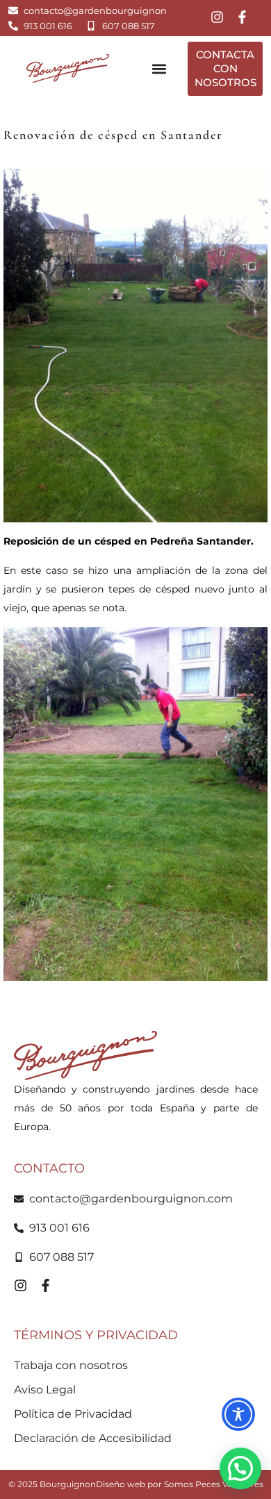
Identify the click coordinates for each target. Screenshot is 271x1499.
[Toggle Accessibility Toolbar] (238, 1414)
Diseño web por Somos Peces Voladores (179, 1484)
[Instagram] (217, 17)
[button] (158, 68)
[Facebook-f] (242, 17)
